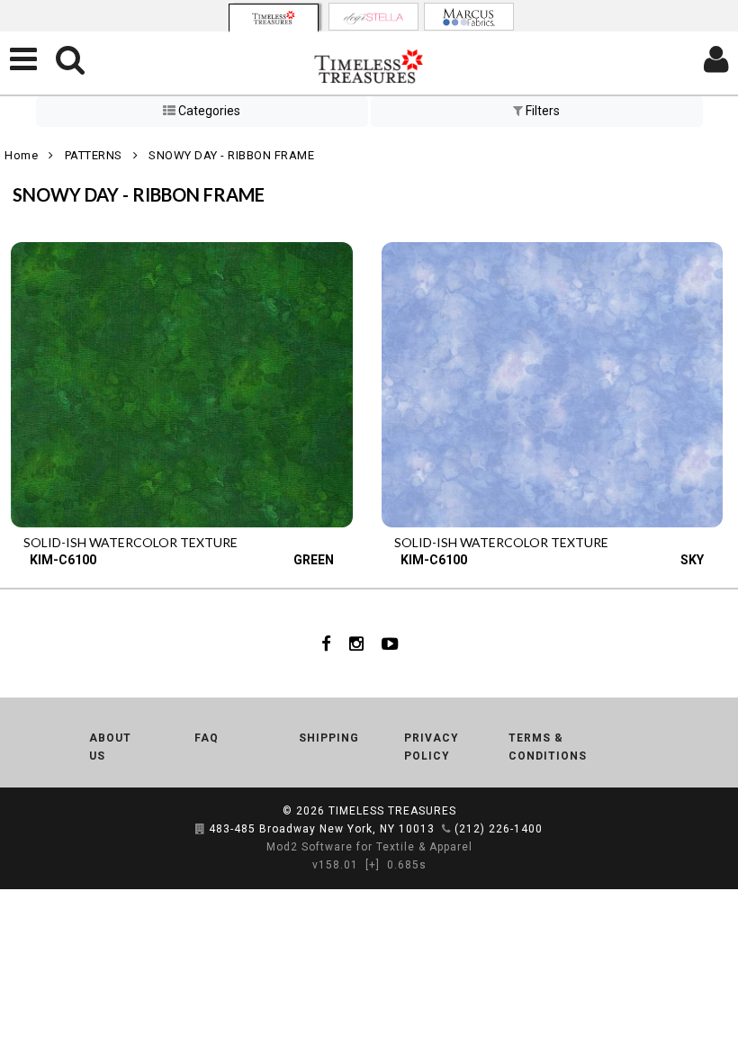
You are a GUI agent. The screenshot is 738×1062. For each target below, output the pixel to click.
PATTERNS (93, 155)
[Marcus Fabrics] (469, 17)
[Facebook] (326, 643)
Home (21, 155)
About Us (110, 747)
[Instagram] (356, 643)
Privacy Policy (431, 747)
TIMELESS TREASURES (392, 811)
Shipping (329, 738)
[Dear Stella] (373, 17)
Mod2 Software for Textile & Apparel (369, 847)
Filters (541, 111)
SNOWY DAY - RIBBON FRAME (231, 155)
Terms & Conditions (547, 747)
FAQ (206, 738)
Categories (208, 111)
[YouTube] (390, 643)
